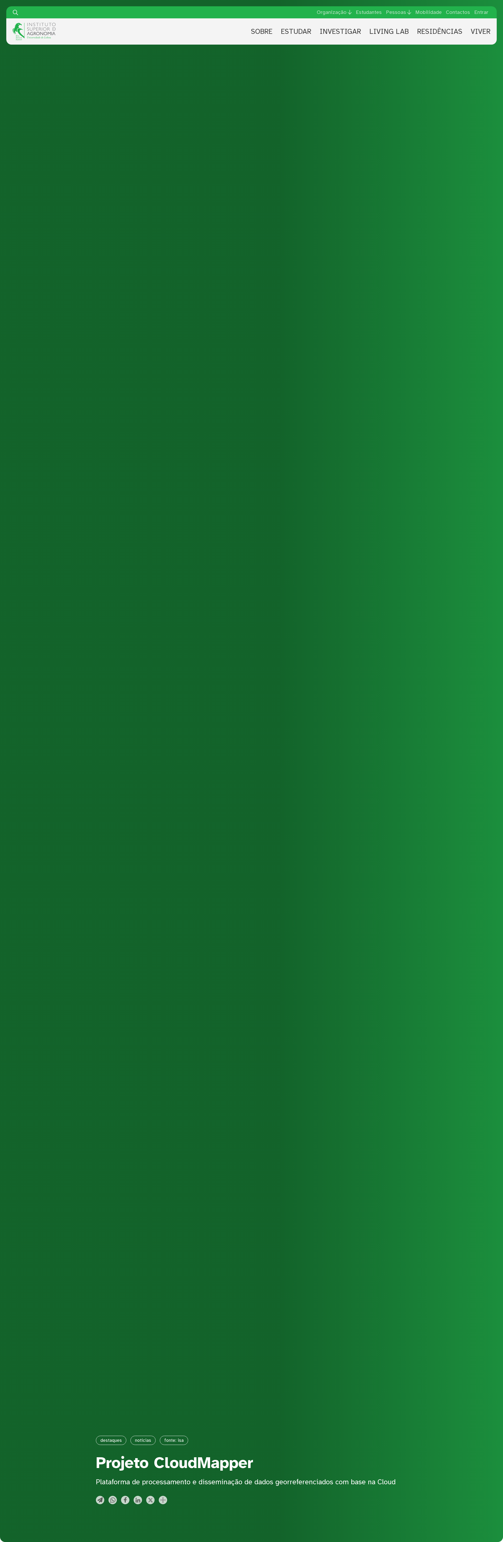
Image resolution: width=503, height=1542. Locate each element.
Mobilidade (428, 12)
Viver (480, 31)
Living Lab (389, 31)
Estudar (296, 31)
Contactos (458, 12)
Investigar (340, 31)
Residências (439, 31)
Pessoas (396, 12)
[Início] (34, 24)
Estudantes (369, 12)
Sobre (261, 31)
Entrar (481, 12)
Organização (332, 12)
